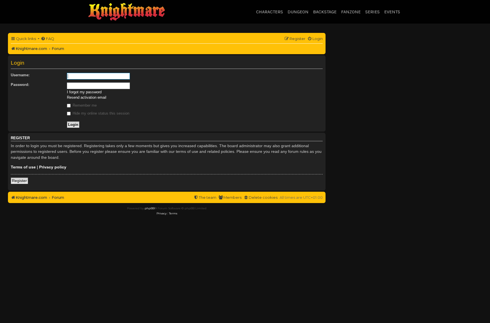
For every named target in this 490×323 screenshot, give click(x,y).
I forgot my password (84, 92)
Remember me (84, 105)
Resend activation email (86, 97)
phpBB (150, 208)
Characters (269, 11)
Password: (20, 85)
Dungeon (298, 11)
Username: (20, 75)
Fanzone (351, 11)
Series (372, 11)
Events (392, 11)
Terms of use (23, 167)
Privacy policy (52, 167)
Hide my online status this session (100, 113)
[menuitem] (47, 39)
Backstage (325, 11)
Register (19, 180)
